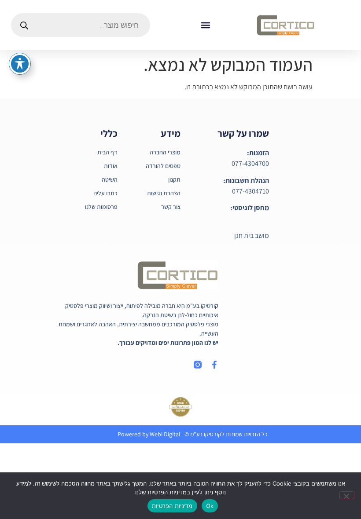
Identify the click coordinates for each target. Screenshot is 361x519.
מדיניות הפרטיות (172, 505)
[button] (205, 25)
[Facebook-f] (214, 365)
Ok (210, 505)
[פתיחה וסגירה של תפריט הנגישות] (19, 63)
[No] (346, 495)
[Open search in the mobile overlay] (81, 25)
